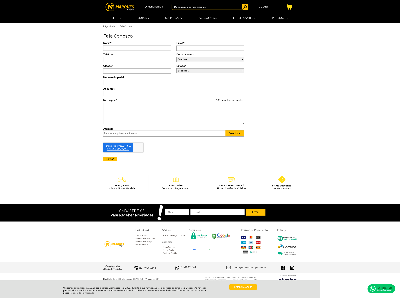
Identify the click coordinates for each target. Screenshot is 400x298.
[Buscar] (245, 7)
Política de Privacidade (82, 293)
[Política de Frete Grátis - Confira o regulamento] (200, 183)
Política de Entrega (144, 241)
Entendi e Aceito (243, 287)
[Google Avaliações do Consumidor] (202, 246)
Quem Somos (142, 235)
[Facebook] (283, 268)
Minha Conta (168, 250)
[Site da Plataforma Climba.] (287, 279)
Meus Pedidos (169, 247)
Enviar (110, 159)
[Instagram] (292, 268)
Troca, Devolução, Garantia (174, 235)
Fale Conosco (142, 244)
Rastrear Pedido (170, 253)
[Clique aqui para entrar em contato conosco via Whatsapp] (381, 288)
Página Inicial (109, 26)
